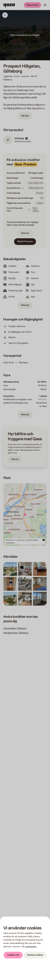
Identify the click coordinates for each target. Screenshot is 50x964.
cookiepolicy (30, 946)
